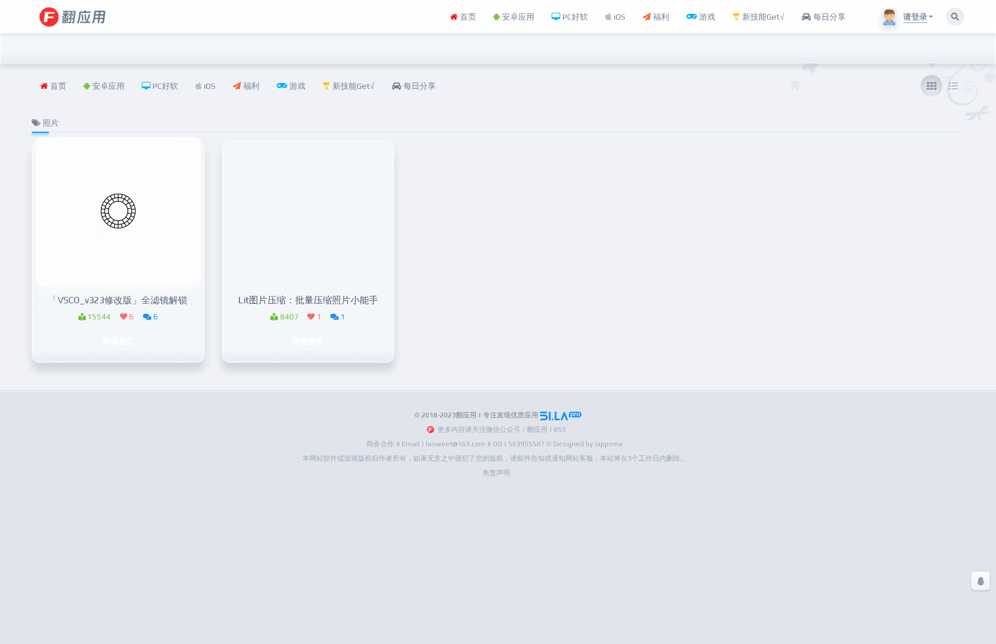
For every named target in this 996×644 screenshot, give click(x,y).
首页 (467, 16)
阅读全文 (118, 340)
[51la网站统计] (561, 415)
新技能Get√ (762, 16)
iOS (618, 16)
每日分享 (828, 16)
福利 (660, 16)
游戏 (706, 16)
